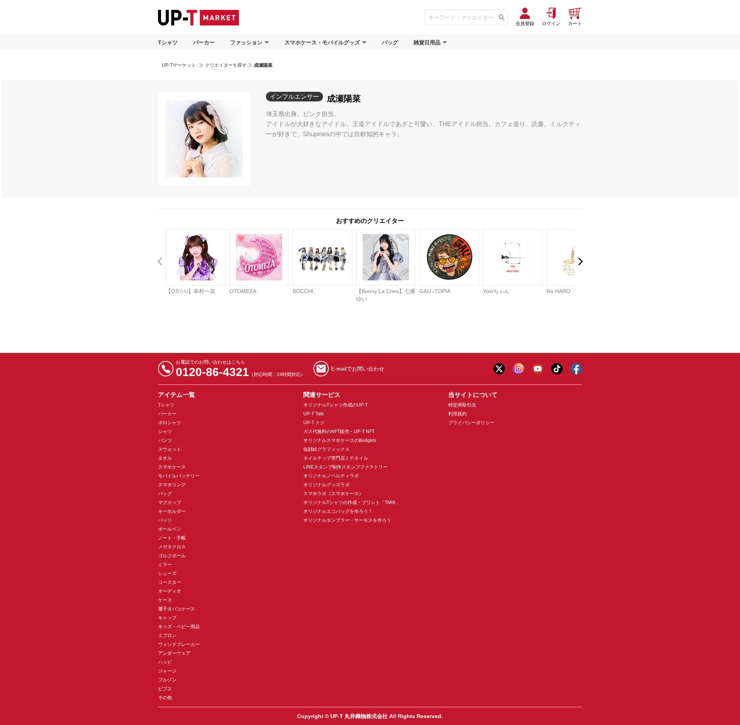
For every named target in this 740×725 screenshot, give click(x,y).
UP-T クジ (314, 422)
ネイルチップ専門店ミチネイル (335, 458)
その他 (165, 697)
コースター (169, 582)
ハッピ (165, 662)
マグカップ (169, 502)
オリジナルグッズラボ (326, 484)
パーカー (204, 42)
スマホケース (172, 467)
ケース (165, 600)
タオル (165, 458)
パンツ (165, 440)
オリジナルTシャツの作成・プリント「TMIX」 (351, 502)
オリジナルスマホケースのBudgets (339, 440)
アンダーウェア (174, 653)
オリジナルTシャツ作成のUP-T (335, 405)
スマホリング (172, 484)
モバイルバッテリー (179, 476)
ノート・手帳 (172, 538)
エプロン (167, 635)
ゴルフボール (172, 555)
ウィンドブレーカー (179, 644)
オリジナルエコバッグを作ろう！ (338, 511)
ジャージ (167, 671)
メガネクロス (172, 547)
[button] (580, 261)
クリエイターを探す (226, 65)
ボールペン (169, 529)
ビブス (165, 688)
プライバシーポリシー (471, 422)
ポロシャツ (169, 422)
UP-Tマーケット (179, 65)
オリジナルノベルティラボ (331, 476)
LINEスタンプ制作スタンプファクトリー (345, 467)
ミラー (165, 564)
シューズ (167, 573)
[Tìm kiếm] (502, 17)
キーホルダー (172, 511)
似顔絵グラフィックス (326, 449)
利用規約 (457, 413)
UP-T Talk (313, 413)
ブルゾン (167, 680)
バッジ (165, 520)
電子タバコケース (176, 609)
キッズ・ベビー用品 (179, 626)
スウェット (169, 449)
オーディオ (169, 591)
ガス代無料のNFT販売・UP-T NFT (339, 431)
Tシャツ (168, 42)
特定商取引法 (462, 405)
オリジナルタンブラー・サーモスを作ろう (347, 520)
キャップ (167, 617)
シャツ (165, 431)
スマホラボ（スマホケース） (333, 493)
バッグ (390, 42)
